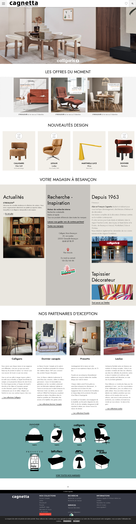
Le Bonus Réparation (74, 512)
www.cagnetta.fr (101, 507)
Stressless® (42, 503)
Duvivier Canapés (44, 498)
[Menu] (3, 3)
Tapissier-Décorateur (74, 508)
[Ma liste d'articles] (126, 3)
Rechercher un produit (74, 498)
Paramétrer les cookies (103, 503)
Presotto (41, 505)
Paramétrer (67, 521)
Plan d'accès (67, 252)
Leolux (41, 500)
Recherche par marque (75, 500)
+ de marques (43, 512)
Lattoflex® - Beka (44, 507)
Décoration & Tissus (45, 509)
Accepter (76, 521)
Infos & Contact (101, 505)
